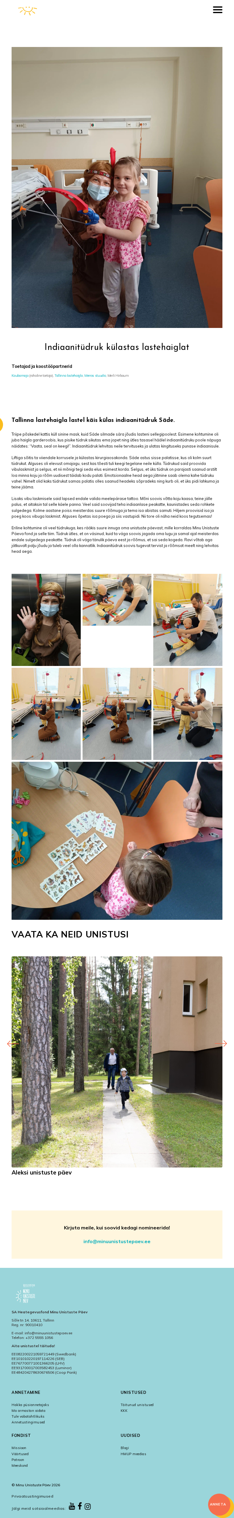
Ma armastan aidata (28, 1410)
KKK (124, 1410)
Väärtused (20, 1454)
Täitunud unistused (137, 1405)
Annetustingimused (28, 1422)
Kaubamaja (20, 375)
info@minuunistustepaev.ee (117, 1241)
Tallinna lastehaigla (69, 375)
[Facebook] (80, 1506)
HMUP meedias (133, 1454)
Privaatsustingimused (32, 1496)
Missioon (19, 1448)
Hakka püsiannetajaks (30, 1405)
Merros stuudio (95, 375)
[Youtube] (72, 1506)
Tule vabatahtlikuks (28, 1416)
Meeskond (20, 1465)
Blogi (125, 1448)
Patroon (18, 1460)
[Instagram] (87, 1507)
